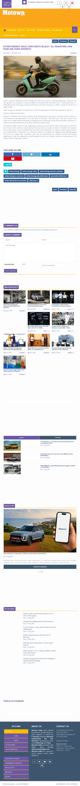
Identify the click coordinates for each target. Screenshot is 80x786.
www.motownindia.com (40, 749)
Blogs (22, 35)
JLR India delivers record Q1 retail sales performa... (37, 305)
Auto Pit (9, 731)
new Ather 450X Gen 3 (59, 176)
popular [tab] (58, 437)
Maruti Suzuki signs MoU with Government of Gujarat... (14, 370)
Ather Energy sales (29, 171)
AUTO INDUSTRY (57, 30)
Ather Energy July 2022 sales (37, 176)
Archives (8, 772)
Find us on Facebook (14, 701)
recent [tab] (21, 437)
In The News (9, 609)
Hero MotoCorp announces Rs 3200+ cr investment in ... (38, 348)
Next (55, 41)
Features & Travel (43, 30)
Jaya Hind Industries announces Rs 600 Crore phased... (12, 306)
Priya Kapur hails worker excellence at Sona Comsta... (62, 305)
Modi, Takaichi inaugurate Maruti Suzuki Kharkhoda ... (13, 348)
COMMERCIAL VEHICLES (11, 35)
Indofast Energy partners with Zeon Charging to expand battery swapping (39, 660)
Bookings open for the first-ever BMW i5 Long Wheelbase (49, 2)
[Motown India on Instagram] (63, 7)
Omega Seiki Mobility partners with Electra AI (38, 621)
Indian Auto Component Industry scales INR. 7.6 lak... (61, 327)
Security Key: (9, 264)
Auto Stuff (31, 30)
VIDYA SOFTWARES (72, 784)
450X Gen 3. (33, 181)
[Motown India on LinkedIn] (69, 7)
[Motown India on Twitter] (66, 3)
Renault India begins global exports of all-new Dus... (61, 348)
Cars (16, 736)
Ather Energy (14, 171)
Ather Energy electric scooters (51, 171)
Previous (63, 41)
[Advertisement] (40, 21)
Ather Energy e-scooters (14, 176)
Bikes (16, 740)
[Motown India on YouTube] (72, 3)
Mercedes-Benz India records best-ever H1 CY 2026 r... (38, 327)
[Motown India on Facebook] (59, 3)
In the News (12, 30)
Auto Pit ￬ (21, 30)
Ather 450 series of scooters (15, 181)
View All (73, 41)
